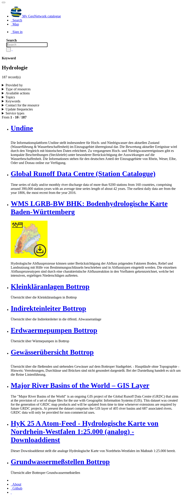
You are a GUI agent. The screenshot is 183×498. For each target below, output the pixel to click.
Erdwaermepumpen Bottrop (54, 330)
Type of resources (18, 89)
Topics (10, 97)
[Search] (8, 49)
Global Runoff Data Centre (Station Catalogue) (83, 174)
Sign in (17, 32)
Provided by (14, 85)
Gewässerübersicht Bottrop (52, 352)
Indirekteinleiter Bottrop (48, 308)
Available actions (18, 93)
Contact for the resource (22, 105)
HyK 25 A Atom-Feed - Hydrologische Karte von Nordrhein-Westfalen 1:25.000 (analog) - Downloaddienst (84, 431)
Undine (22, 128)
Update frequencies (19, 109)
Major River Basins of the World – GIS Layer (80, 385)
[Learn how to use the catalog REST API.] (11, 492)
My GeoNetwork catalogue (41, 16)
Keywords (13, 101)
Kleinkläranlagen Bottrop (50, 286)
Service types (15, 113)
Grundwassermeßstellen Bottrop (60, 462)
